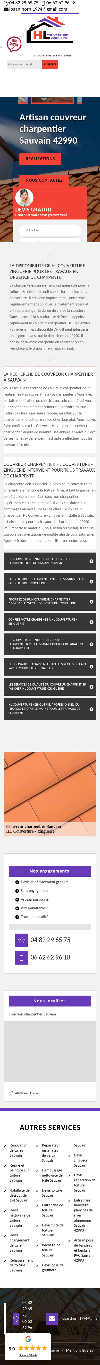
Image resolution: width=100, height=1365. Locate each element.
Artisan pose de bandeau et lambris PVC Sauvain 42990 (83, 1251)
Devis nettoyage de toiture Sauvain (20, 1218)
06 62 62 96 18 (60, 3)
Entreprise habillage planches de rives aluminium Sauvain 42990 (83, 1216)
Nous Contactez (44, 180)
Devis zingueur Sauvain (81, 1161)
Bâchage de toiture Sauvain (51, 1250)
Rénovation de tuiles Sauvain (18, 1151)
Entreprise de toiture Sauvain (52, 1210)
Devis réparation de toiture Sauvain (85, 1182)
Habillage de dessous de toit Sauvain (20, 1196)
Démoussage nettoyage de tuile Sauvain (52, 1176)
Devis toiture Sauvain (52, 1193)
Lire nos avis (28, 1355)
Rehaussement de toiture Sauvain (21, 1266)
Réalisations (40, 159)
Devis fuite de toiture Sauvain (53, 1231)
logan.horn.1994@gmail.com (38, 9)
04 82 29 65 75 (23, 3)
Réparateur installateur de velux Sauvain (51, 1153)
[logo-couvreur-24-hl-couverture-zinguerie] (50, 29)
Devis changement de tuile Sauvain (19, 1242)
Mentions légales (79, 1351)
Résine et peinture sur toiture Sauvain (19, 1173)
